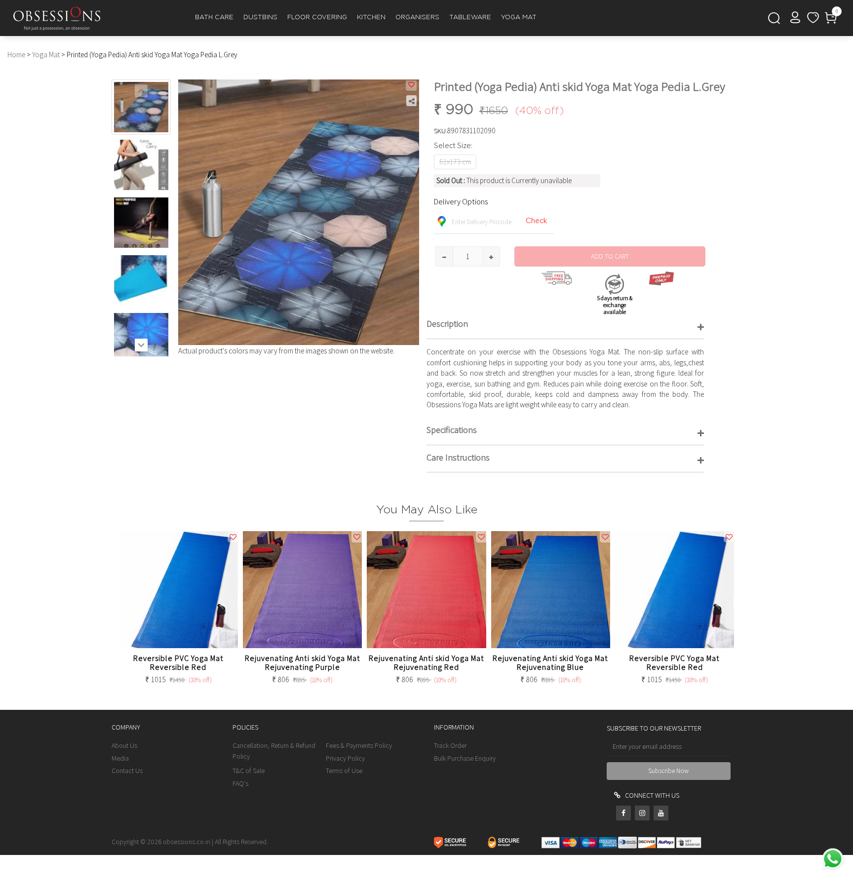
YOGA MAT (519, 17)
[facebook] (623, 813)
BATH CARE (214, 17)
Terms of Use (344, 770)
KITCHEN (371, 17)
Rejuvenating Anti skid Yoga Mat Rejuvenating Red (426, 662)
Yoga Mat (46, 54)
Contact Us (127, 770)
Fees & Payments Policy (359, 745)
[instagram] (642, 813)
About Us (124, 745)
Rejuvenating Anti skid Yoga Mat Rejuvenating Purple (302, 662)
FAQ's (240, 783)
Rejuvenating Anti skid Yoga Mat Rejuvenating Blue (550, 662)
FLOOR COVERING (317, 17)
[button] (141, 345)
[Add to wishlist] (411, 85)
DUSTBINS (260, 17)
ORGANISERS (417, 17)
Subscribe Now (668, 771)
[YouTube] (661, 813)
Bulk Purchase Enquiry (465, 758)
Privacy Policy (345, 758)
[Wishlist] (813, 19)
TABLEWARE (470, 17)
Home (16, 54)
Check (536, 221)
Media (120, 758)
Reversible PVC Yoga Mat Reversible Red (178, 662)
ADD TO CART (610, 256)
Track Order (450, 745)
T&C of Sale (249, 770)
